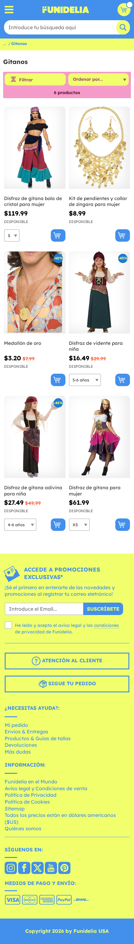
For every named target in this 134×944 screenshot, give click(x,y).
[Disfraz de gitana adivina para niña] (34, 437)
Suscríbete (103, 609)
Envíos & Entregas (26, 731)
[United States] (11, 868)
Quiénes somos (23, 828)
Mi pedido (16, 725)
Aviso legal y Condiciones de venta (46, 788)
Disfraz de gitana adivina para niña (33, 491)
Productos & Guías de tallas (38, 738)
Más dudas (18, 752)
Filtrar (26, 80)
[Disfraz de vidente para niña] (99, 292)
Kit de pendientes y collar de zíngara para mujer (98, 201)
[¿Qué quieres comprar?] (9, 10)
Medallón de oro (22, 343)
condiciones (106, 625)
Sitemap (15, 808)
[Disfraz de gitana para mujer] (99, 437)
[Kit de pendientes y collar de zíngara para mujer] (99, 148)
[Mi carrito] (124, 9)
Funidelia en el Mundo (31, 781)
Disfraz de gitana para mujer (95, 491)
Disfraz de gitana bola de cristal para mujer (33, 201)
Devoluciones (21, 745)
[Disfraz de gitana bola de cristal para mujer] (34, 148)
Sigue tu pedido (71, 683)
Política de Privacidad (30, 795)
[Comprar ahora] (58, 235)
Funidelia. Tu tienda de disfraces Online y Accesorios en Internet (65, 9)
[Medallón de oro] (34, 292)
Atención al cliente (71, 660)
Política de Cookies (27, 802)
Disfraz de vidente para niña (96, 346)
